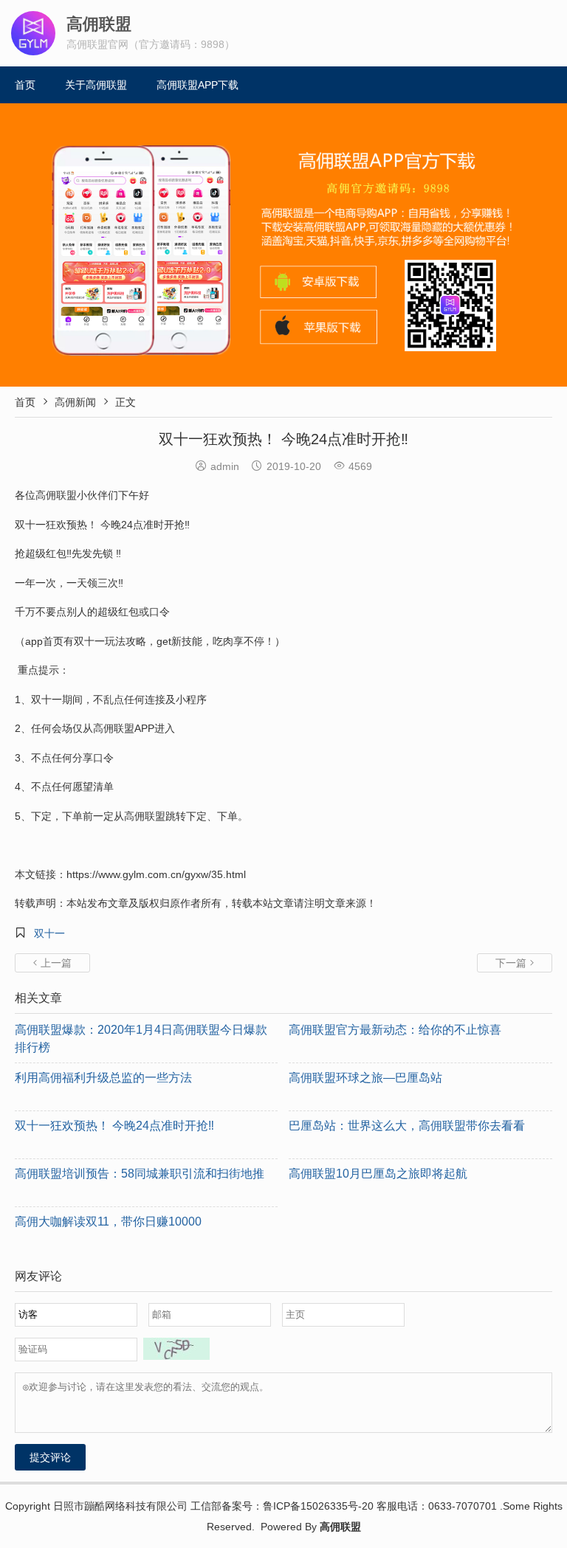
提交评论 (50, 1457)
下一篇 (514, 963)
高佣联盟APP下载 (197, 85)
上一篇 (52, 963)
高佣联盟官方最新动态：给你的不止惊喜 (395, 1029)
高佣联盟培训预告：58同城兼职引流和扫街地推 (139, 1173)
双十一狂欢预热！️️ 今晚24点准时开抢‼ (114, 1125)
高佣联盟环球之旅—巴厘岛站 (365, 1077)
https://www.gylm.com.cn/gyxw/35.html (156, 874)
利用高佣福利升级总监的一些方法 (103, 1077)
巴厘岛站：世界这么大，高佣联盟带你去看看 (407, 1125)
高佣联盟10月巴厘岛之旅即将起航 (378, 1173)
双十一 (49, 933)
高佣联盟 (340, 1527)
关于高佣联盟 (96, 85)
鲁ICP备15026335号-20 (318, 1506)
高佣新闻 (75, 402)
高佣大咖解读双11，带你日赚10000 (108, 1221)
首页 (25, 85)
